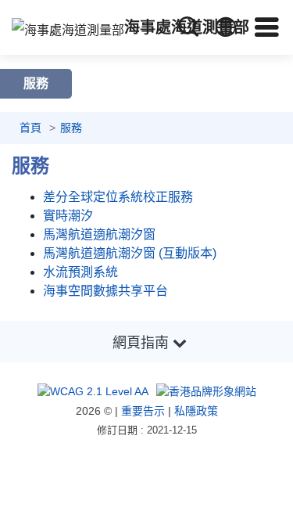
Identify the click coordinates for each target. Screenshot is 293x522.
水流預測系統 (80, 272)
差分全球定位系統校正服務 (118, 196)
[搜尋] (188, 27)
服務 (71, 127)
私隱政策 (196, 411)
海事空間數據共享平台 (105, 290)
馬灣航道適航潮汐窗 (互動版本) (129, 253)
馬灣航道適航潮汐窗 (99, 234)
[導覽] (266, 27)
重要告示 (143, 411)
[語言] (225, 27)
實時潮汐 (68, 215)
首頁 (30, 127)
